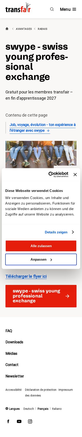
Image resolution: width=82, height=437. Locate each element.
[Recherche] (52, 9)
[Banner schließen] (75, 174)
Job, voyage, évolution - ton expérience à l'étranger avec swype (43, 128)
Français (43, 408)
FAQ (8, 331)
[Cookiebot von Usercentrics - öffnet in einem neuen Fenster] (50, 175)
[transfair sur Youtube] (19, 422)
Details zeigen (56, 232)
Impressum (66, 389)
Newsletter (14, 376)
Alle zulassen (41, 246)
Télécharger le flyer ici (26, 276)
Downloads (14, 342)
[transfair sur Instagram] (30, 422)
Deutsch (28, 408)
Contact (11, 365)
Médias (11, 353)
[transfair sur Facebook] (8, 422)
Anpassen (38, 259)
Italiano (57, 408)
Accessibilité (13, 389)
